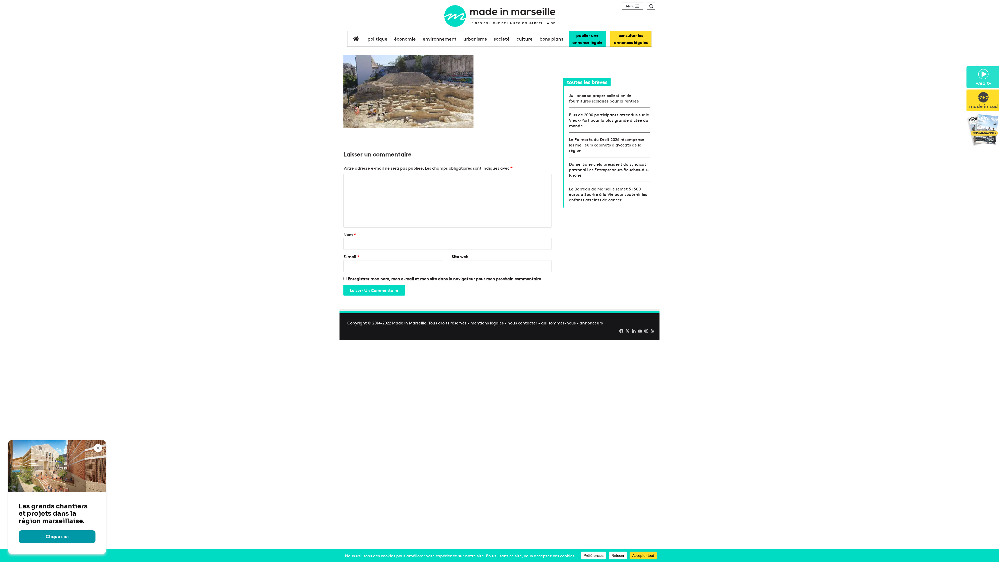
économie (405, 38)
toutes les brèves (587, 81)
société (502, 38)
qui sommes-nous (558, 322)
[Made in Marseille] (499, 16)
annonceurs (591, 322)
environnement (440, 38)
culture (524, 38)
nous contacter (522, 322)
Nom (349, 234)
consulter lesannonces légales (631, 38)
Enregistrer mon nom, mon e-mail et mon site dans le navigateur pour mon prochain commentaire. (445, 278)
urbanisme (475, 38)
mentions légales (487, 322)
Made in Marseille (409, 322)
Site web (460, 256)
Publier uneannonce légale (587, 38)
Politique (377, 38)
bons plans (551, 38)
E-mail (351, 256)
